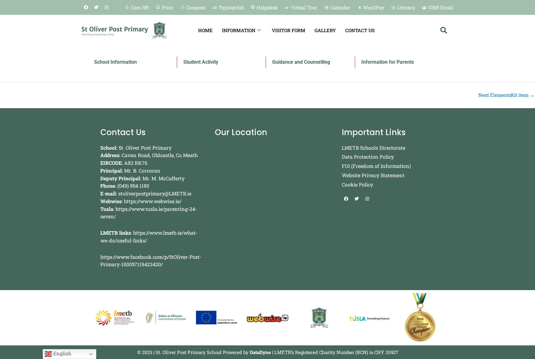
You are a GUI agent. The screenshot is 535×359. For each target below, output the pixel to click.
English (61, 353)
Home (205, 30)
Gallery (325, 30)
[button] (443, 30)
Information (238, 30)
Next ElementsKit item (506, 95)
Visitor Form (288, 30)
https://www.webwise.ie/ (152, 201)
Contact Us (360, 30)
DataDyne (260, 352)
